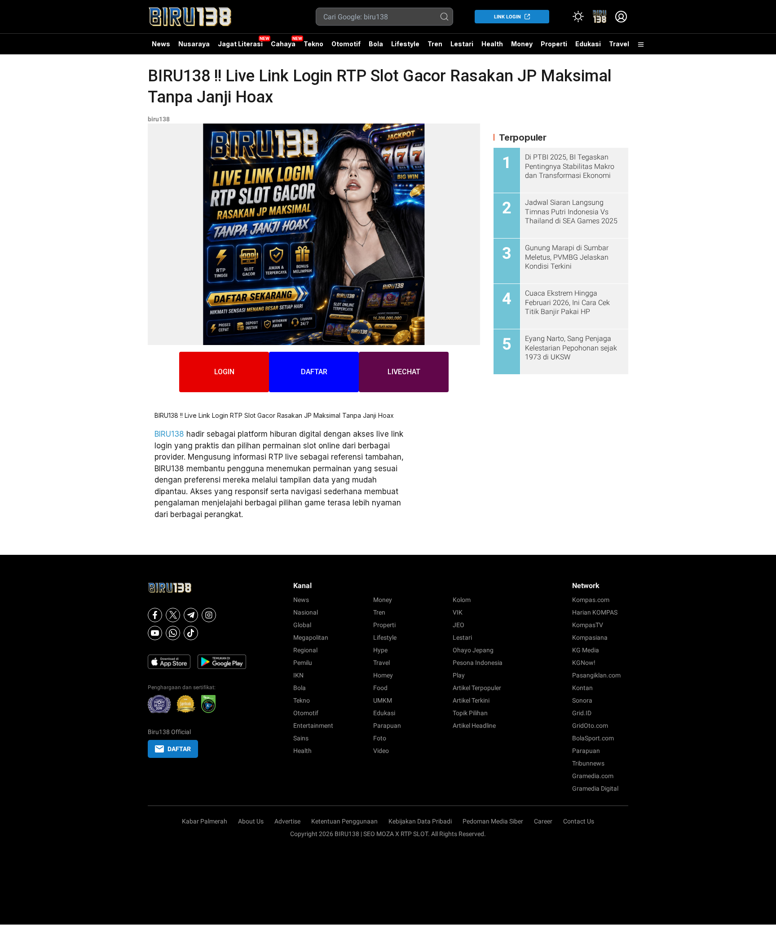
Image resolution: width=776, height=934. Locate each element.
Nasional (305, 612)
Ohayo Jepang (473, 650)
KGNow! (583, 662)
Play (459, 675)
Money (522, 44)
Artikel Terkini (471, 700)
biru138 (159, 119)
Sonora (582, 700)
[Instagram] (209, 615)
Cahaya (283, 44)
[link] (599, 16)
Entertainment (313, 725)
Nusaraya (194, 44)
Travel (619, 44)
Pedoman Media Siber (493, 821)
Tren (435, 44)
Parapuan (387, 725)
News (161, 44)
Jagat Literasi (240, 44)
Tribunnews (588, 763)
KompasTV (587, 625)
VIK (458, 612)
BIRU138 (169, 433)
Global (302, 625)
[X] (173, 615)
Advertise (287, 821)
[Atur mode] (578, 16)
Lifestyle (405, 44)
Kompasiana (590, 637)
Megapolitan (310, 637)
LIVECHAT (404, 371)
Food (380, 687)
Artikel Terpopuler (477, 687)
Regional (305, 650)
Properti (554, 44)
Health (492, 44)
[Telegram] (191, 615)
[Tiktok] (191, 633)
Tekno (313, 44)
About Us (251, 821)
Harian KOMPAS (594, 612)
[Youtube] (155, 633)
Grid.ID (581, 713)
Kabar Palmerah (204, 821)
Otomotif (346, 44)
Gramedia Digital (595, 788)
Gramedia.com (592, 775)
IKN (298, 675)
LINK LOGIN (507, 17)
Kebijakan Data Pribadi (420, 821)
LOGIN (224, 371)
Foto (379, 738)
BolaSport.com (593, 738)
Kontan (582, 687)
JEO (458, 625)
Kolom (462, 599)
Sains (301, 738)
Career (543, 821)
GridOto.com (590, 725)
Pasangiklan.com (596, 675)
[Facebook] (155, 615)
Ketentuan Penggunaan (344, 821)
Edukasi (588, 44)
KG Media (585, 650)
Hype (380, 650)
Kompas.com (590, 599)
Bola (376, 44)
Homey (383, 675)
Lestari (461, 47)
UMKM (382, 700)
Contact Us (578, 821)
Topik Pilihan (470, 713)
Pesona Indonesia (478, 662)
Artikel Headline (474, 725)
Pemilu (302, 662)
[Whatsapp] (173, 633)
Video (381, 750)
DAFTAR (314, 371)
